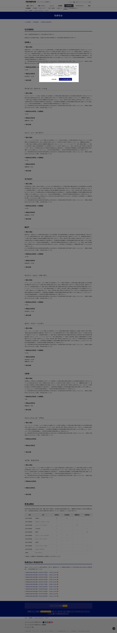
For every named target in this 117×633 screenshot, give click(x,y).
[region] (59, 72)
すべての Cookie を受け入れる (65, 79)
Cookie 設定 (54, 79)
